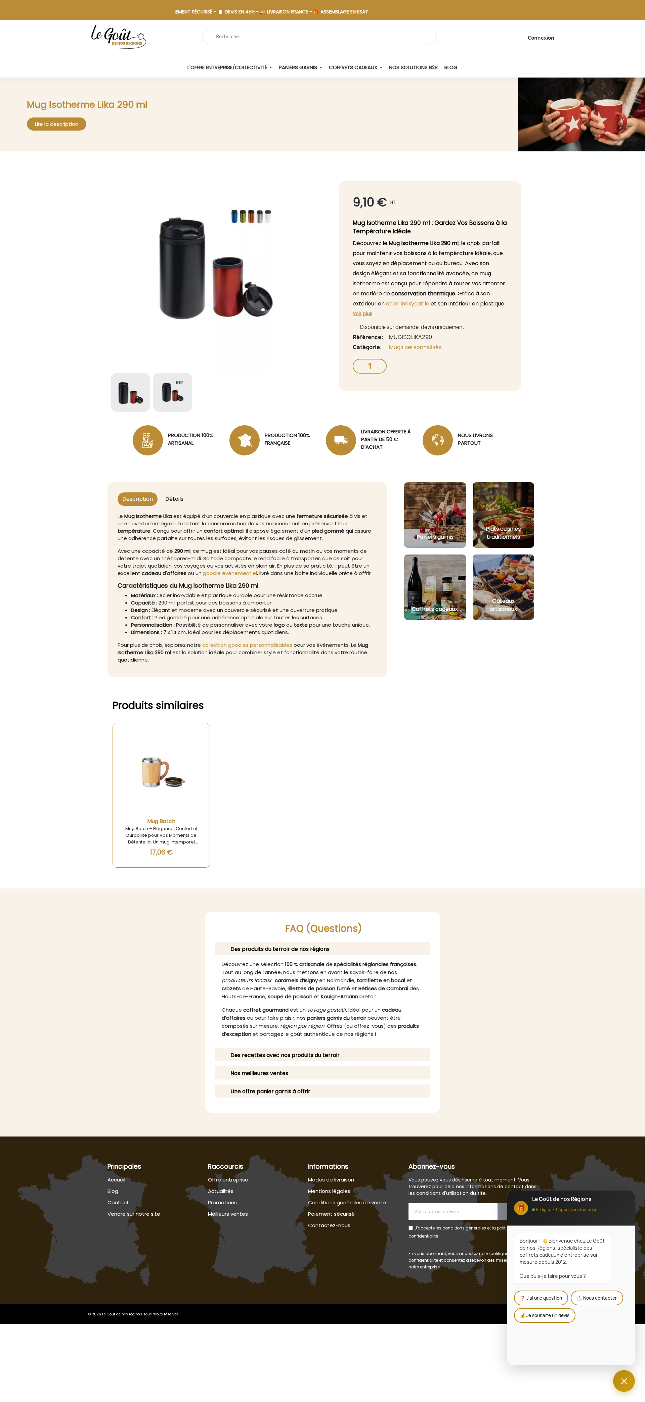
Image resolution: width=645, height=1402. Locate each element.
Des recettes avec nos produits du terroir (285, 1055)
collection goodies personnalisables (247, 644)
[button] (56, 124)
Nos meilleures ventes (259, 1073)
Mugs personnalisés (415, 347)
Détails (174, 499)
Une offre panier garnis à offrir (270, 1091)
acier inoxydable (407, 303)
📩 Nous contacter (597, 1298)
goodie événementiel (230, 573)
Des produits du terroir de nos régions (280, 949)
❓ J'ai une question (541, 1298)
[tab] (322, 948)
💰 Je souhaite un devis (544, 1315)
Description (137, 499)
